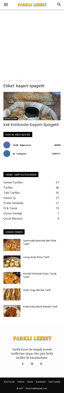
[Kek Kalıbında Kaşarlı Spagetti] (32, 106)
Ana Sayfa (8, 80)
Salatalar (41, 381)
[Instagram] (32, 364)
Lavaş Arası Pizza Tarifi (36, 257)
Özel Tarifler (54, 381)
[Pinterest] (41, 364)
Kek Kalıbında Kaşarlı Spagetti (31, 124)
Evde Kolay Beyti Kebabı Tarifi (40, 306)
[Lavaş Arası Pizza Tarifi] (11, 261)
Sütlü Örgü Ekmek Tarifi (37, 290)
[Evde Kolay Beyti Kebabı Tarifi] (11, 311)
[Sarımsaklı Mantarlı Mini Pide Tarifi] (11, 245)
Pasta (30, 381)
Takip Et (56, 153)
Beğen (57, 145)
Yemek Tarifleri (10, 118)
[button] (5, 4)
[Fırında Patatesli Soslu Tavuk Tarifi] (11, 278)
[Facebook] (22, 364)
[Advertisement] (32, 43)
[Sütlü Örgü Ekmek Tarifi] (11, 294)
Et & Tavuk (9, 381)
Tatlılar (20, 381)
